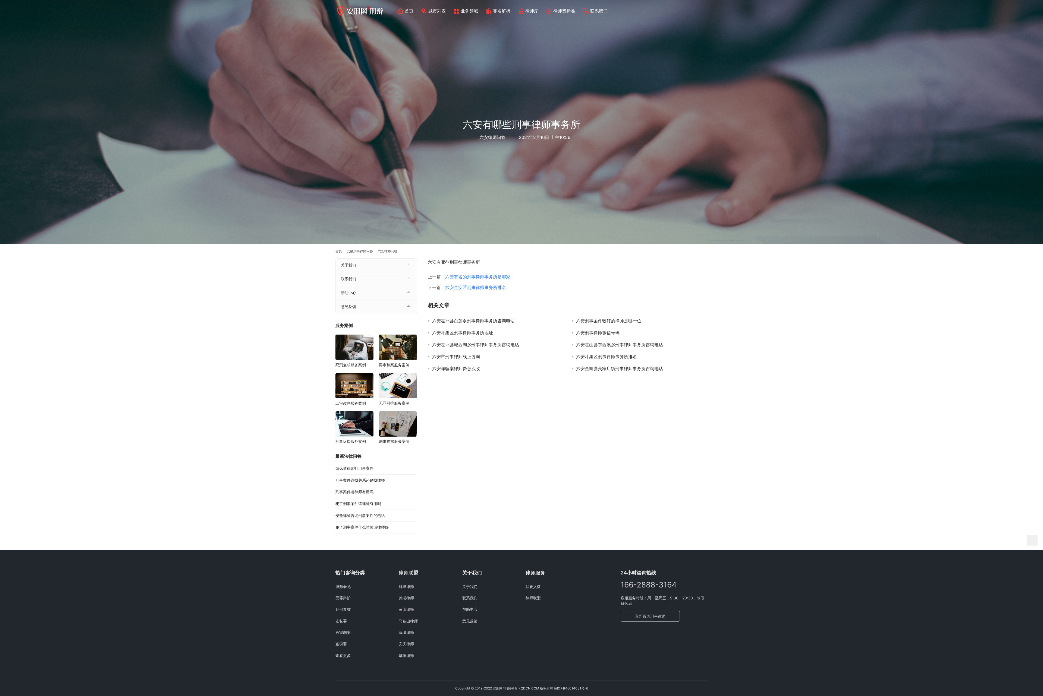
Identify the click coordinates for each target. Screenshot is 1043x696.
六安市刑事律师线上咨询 (456, 356)
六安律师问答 (492, 137)
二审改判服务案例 (350, 403)
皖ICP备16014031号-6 (571, 688)
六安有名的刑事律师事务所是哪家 (477, 276)
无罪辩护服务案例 (394, 403)
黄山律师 (406, 609)
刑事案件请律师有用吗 (354, 492)
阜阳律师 (406, 655)
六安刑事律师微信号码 (598, 332)
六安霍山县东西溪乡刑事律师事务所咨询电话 (619, 344)
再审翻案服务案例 (394, 365)
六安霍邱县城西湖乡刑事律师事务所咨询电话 (475, 344)
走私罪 (341, 621)
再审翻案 (343, 632)
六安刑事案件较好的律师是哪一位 (608, 320)
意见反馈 (348, 306)
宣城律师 (406, 632)
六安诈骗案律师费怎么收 (456, 368)
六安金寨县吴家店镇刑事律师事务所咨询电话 (619, 368)
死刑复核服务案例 (350, 365)
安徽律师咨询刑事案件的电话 (360, 515)
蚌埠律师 (406, 586)
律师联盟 (533, 598)
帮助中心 (348, 292)
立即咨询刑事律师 (650, 616)
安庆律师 (406, 643)
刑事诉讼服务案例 (350, 441)
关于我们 (348, 265)
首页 (409, 11)
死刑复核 (343, 609)
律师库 (531, 11)
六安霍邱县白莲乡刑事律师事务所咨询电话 (473, 320)
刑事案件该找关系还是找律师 (360, 480)
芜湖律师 (406, 598)
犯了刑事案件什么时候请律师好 (362, 527)
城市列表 (437, 11)
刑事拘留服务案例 (394, 441)
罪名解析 (501, 11)
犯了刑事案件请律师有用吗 (358, 503)
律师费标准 (564, 11)
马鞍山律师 (408, 621)
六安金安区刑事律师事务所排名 (475, 287)
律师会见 (343, 586)
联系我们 (599, 11)
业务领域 (469, 11)
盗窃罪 (341, 643)
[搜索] (705, 11)
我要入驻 (533, 586)
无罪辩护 (343, 598)
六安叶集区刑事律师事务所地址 (462, 332)
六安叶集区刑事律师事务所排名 (606, 356)
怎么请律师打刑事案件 (354, 468)
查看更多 (343, 655)
